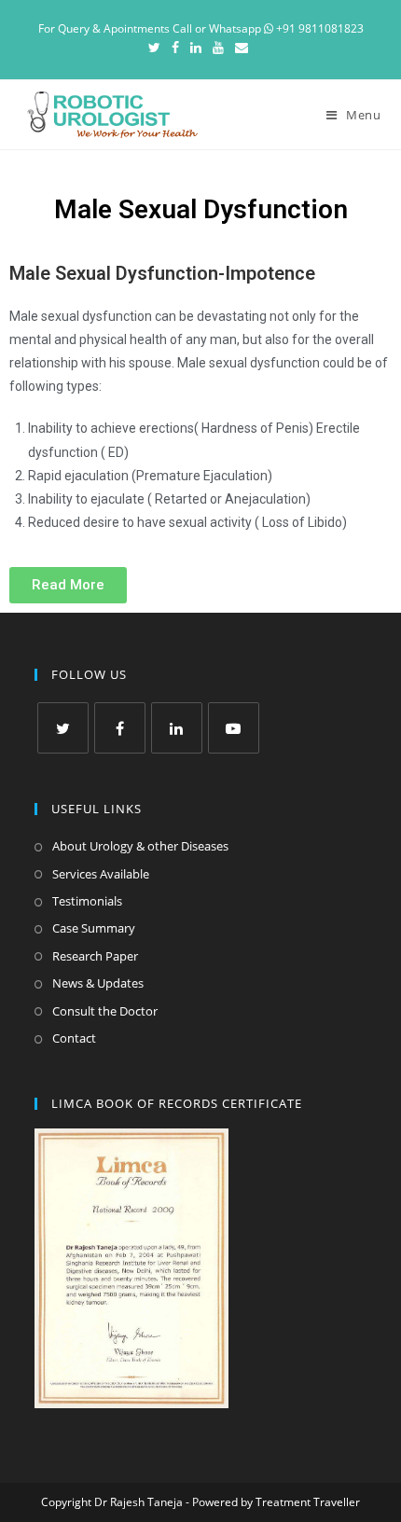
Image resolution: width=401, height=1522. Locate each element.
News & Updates (98, 983)
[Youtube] (218, 47)
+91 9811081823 (318, 28)
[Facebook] (175, 47)
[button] (68, 585)
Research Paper (95, 956)
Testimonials (87, 900)
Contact (74, 1038)
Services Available (100, 873)
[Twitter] (157, 47)
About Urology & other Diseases (140, 845)
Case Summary (93, 928)
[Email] (241, 47)
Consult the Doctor (105, 1011)
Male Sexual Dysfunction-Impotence (162, 273)
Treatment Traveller (308, 1502)
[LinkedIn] (196, 47)
